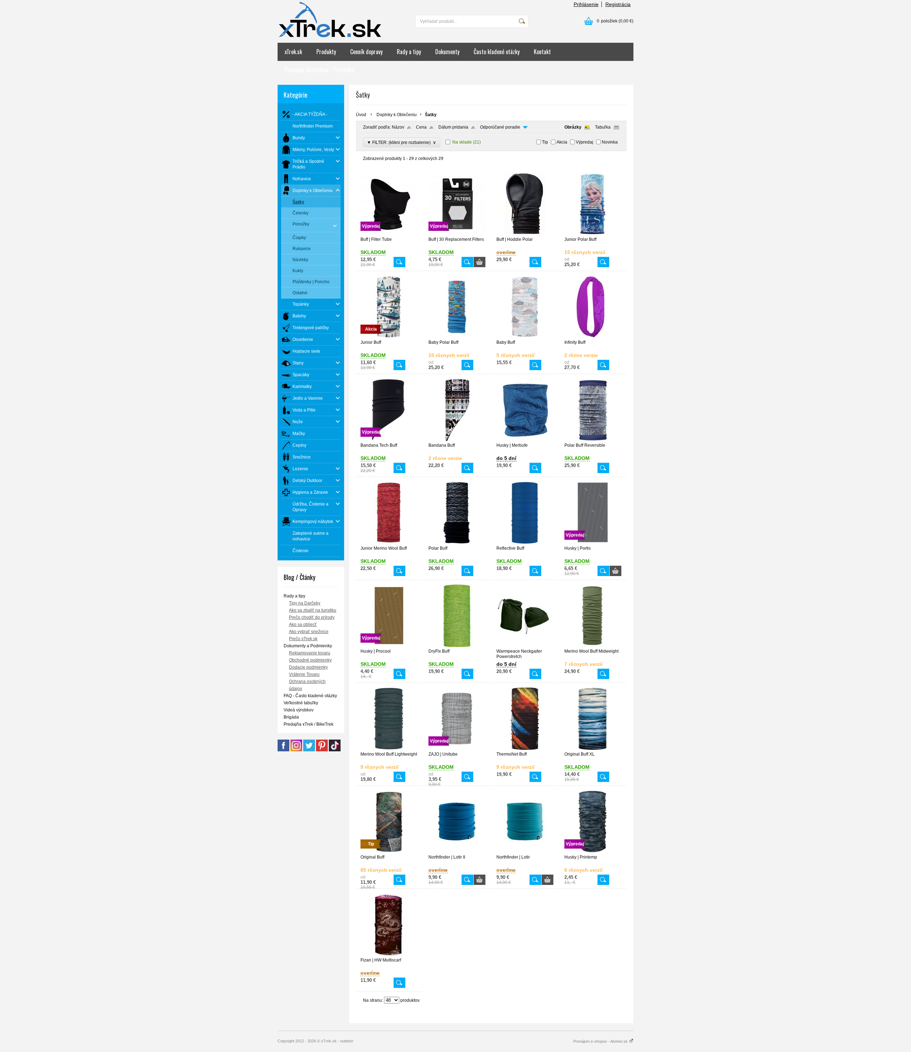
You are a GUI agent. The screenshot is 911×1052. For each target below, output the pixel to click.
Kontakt (542, 51)
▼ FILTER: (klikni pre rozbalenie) (401, 142)
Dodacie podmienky (308, 667)
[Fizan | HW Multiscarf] (388, 954)
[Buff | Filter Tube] (388, 233)
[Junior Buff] (388, 336)
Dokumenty (447, 51)
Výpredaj (584, 142)
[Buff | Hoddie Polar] (524, 233)
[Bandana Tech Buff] (388, 439)
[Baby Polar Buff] (456, 336)
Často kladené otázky (497, 51)
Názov (398, 127)
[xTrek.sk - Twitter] (309, 749)
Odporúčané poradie (500, 127)
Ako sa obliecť (303, 624)
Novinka (610, 142)
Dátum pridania (453, 127)
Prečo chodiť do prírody (312, 617)
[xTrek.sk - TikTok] (335, 749)
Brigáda (291, 717)
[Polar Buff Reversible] (592, 439)
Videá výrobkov (299, 710)
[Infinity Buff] (592, 336)
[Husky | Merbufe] (524, 439)
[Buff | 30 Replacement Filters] (456, 233)
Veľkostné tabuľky (301, 702)
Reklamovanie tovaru (309, 653)
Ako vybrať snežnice (308, 631)
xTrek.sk (293, 51)
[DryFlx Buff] (456, 645)
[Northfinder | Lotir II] (456, 851)
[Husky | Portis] (592, 542)
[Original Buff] (388, 851)
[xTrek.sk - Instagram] (296, 749)
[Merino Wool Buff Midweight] (592, 645)
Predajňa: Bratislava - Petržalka (319, 70)
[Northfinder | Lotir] (524, 851)
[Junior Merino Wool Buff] (388, 542)
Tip (545, 142)
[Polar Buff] (456, 542)
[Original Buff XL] (592, 748)
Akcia (562, 142)
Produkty (326, 51)
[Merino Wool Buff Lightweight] (388, 748)
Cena (421, 127)
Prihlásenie (586, 4)
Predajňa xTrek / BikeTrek (308, 724)
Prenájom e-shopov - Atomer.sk (601, 1041)
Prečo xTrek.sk (303, 638)
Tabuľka (603, 127)
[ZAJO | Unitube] (456, 748)
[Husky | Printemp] (592, 851)
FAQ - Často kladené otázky (310, 695)
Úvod (361, 114)
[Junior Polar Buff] (592, 233)
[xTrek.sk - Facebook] (283, 749)
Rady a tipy (409, 51)
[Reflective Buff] (524, 542)
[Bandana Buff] (456, 439)
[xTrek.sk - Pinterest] (322, 749)
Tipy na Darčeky (304, 603)
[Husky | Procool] (388, 645)
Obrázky (572, 127)
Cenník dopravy (366, 51)
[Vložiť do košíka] (479, 262)
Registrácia (618, 4)
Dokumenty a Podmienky (308, 645)
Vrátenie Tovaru (304, 674)
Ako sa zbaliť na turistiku (312, 610)
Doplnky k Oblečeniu (396, 114)
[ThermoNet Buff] (524, 748)
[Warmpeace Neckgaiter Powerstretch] (524, 645)
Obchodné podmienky (310, 660)
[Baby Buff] (524, 336)
